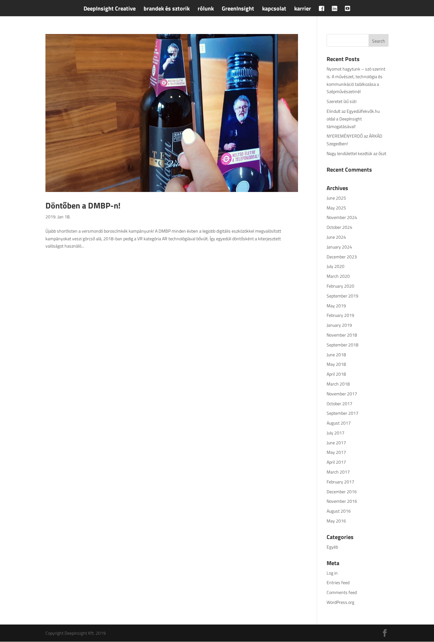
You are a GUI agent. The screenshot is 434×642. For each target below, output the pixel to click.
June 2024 (336, 237)
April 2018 (336, 374)
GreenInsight (238, 9)
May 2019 (336, 305)
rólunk (206, 9)
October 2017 (339, 403)
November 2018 (342, 334)
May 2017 (336, 452)
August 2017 (339, 423)
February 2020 (340, 286)
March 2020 (338, 276)
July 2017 (335, 432)
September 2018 (342, 344)
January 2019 (339, 325)
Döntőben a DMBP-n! (82, 205)
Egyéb (332, 546)
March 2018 (338, 383)
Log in (332, 573)
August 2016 (339, 511)
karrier (302, 9)
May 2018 (336, 364)
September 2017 (342, 413)
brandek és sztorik (167, 9)
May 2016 (336, 520)
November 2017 (342, 393)
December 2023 (342, 256)
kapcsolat (274, 9)
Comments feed (342, 592)
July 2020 (335, 266)
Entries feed (338, 582)
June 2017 (336, 442)
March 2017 (338, 471)
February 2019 (340, 315)
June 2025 (336, 198)
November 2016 (342, 501)
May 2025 (336, 207)
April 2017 (336, 462)
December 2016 (342, 491)
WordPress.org (340, 602)
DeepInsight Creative (110, 9)
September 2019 (342, 295)
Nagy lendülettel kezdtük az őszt (356, 153)
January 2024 (339, 246)
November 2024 (342, 217)
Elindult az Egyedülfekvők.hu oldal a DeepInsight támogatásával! (353, 119)
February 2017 (340, 481)
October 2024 (339, 227)
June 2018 (336, 354)
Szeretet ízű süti (341, 101)
